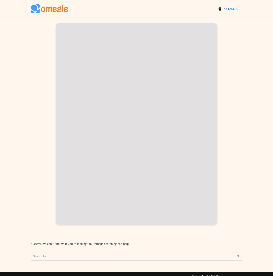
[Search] (238, 256)
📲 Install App (229, 9)
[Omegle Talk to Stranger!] (49, 8)
